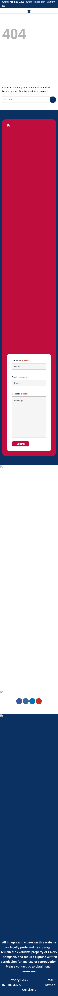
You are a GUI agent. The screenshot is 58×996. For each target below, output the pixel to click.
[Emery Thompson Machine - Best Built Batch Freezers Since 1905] (29, 10)
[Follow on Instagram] (26, 701)
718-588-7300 (17, 2)
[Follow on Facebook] (19, 701)
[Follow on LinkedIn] (32, 701)
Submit (21, 444)
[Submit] (53, 100)
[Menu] (54, 11)
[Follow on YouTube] (39, 701)
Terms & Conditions (29, 984)
